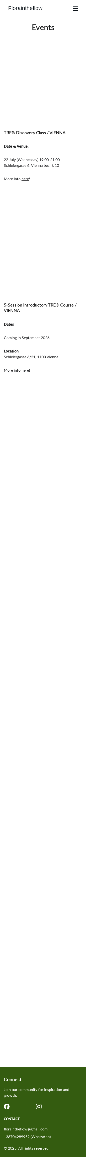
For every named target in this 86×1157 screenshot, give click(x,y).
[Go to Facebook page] (7, 1106)
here (25, 179)
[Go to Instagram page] (39, 1106)
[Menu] (75, 8)
